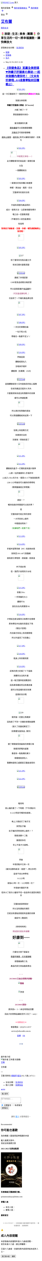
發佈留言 (5, 1108)
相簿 (7, 52)
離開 (13, 1256)
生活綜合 (20, 48)
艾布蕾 (6, 21)
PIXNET (10, 1223)
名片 (7, 58)
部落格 (8, 55)
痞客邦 (14, 1076)
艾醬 (3, 1062)
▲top (3, 1089)
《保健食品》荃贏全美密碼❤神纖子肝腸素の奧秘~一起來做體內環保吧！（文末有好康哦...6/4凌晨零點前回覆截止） (23, 76)
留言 (19, 1076)
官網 (19, 1036)
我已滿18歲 (6, 1256)
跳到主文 (4, 28)
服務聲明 (25, 1225)
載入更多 (5, 1094)
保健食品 (19, 1085)
